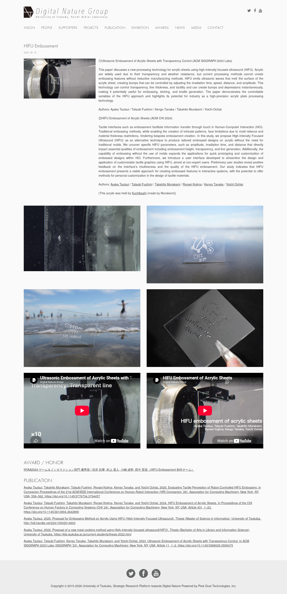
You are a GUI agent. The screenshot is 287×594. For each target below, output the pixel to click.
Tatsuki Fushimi (142, 184)
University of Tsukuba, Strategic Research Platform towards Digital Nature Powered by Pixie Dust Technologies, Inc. (159, 586)
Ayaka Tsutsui (120, 184)
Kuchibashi (139, 193)
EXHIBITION (140, 27)
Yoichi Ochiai (234, 184)
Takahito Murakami (167, 184)
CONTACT (215, 27)
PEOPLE (46, 27)
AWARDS (162, 27)
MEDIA (196, 27)
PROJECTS (91, 27)
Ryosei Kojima (192, 184)
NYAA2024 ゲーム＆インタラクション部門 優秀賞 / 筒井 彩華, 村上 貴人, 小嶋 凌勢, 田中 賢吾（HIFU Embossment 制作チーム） (109, 469)
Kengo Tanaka (214, 184)
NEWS (180, 27)
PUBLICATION (115, 27)
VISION (29, 27)
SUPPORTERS (67, 27)
